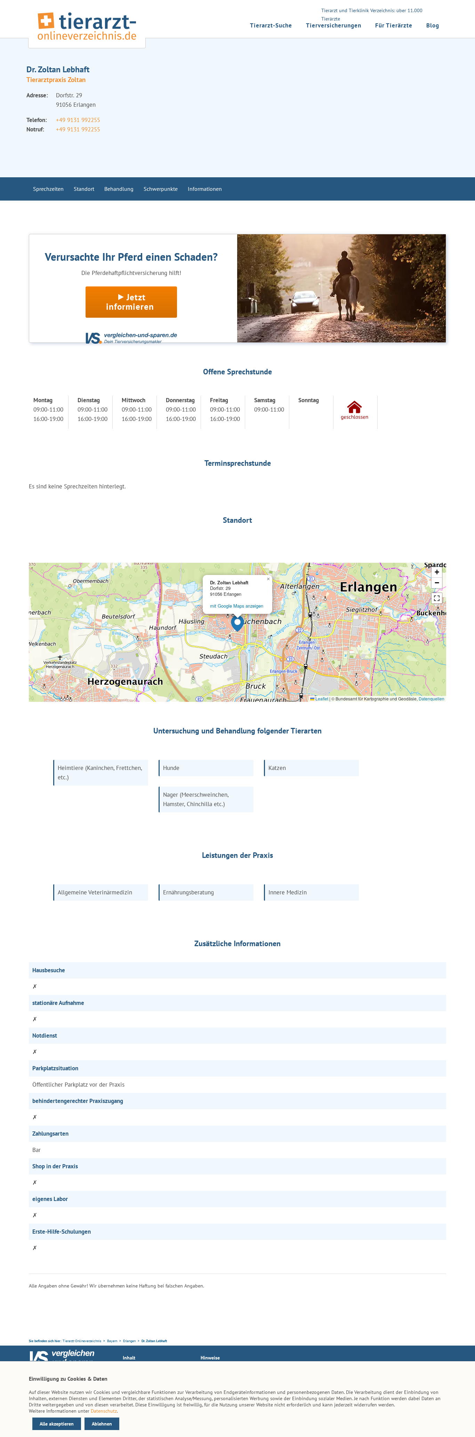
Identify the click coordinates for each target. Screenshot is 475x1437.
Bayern (112, 1341)
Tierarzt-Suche (271, 25)
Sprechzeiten (48, 188)
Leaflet (321, 698)
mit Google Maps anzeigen (236, 605)
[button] (237, 623)
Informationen (205, 188)
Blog (432, 25)
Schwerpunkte (161, 188)
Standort (84, 188)
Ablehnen (102, 1424)
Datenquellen (431, 698)
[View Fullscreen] (437, 598)
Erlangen (129, 1341)
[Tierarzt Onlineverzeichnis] (87, 41)
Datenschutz (104, 1411)
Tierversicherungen (333, 25)
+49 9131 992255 (78, 120)
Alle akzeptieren (57, 1424)
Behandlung (119, 188)
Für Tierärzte (393, 25)
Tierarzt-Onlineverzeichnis (82, 1341)
